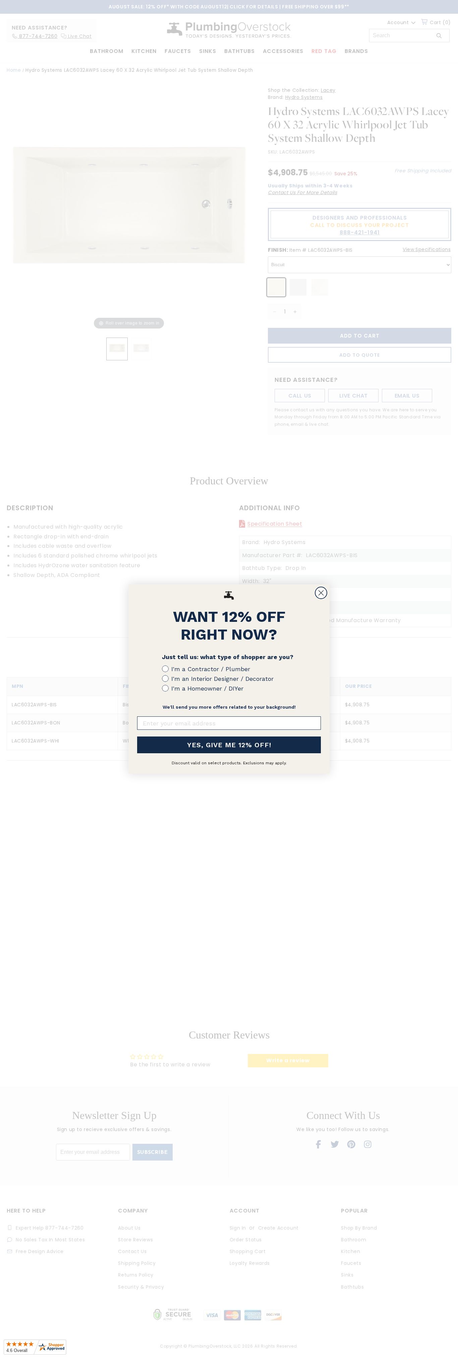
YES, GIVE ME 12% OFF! (229, 745)
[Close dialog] (321, 593)
